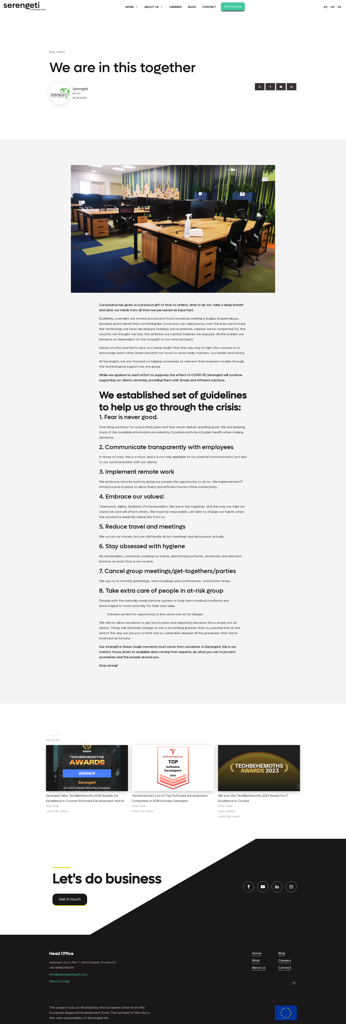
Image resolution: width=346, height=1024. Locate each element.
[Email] (281, 86)
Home (257, 953)
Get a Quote (233, 6)
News (61, 52)
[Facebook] (270, 86)
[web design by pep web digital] (294, 984)
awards (230, 811)
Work (129, 7)
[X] (260, 86)
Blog (192, 7)
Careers (175, 7)
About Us (151, 7)
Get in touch (70, 899)
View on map (59, 981)
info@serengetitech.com (68, 974)
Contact (209, 7)
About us (259, 968)
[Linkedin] (291, 86)
